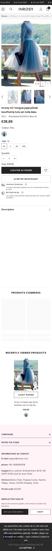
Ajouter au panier (21, 170)
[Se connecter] (41, 9)
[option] (26, 53)
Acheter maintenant (26, 179)
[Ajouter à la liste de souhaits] (35, 384)
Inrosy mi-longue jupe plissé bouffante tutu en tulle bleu (26, 404)
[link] (45, 170)
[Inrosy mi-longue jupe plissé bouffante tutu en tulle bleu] (26, 375)
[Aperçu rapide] (35, 389)
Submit (40, 512)
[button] (42, 83)
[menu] (3, 9)
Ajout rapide (26, 395)
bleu (26, 415)
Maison (4, 16)
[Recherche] (11, 9)
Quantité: (5, 153)
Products (14, 16)
